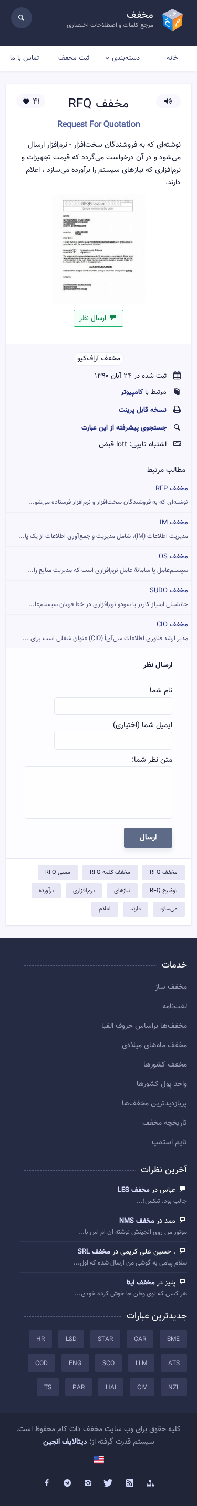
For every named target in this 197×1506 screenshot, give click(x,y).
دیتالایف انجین (65, 1442)
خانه (172, 58)
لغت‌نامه (174, 1007)
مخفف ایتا (141, 1283)
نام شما (161, 691)
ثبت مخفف (73, 58)
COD (41, 1363)
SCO (108, 1363)
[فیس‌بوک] (46, 1483)
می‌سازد (169, 909)
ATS (174, 1363)
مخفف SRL (94, 1252)
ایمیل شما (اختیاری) (142, 725)
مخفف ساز (171, 987)
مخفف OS (107, 563)
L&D (71, 1339)
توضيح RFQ (164, 890)
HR (40, 1339)
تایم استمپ (169, 1142)
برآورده (46, 890)
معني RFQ (57, 872)
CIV (142, 1387)
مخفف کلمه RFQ (110, 872)
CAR (140, 1339)
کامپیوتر (132, 392)
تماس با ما (24, 58)
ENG (75, 1363)
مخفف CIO (105, 631)
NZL (174, 1387)
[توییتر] (109, 1483)
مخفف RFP (108, 495)
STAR (105, 1339)
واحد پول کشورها (162, 1084)
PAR (78, 1387)
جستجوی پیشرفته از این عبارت (124, 428)
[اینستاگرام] (88, 1483)
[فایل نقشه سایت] (150, 1483)
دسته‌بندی (126, 58)
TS (47, 1387)
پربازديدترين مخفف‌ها (154, 1103)
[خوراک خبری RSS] (129, 1483)
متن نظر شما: (152, 760)
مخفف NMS (136, 1221)
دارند (135, 909)
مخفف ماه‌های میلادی (154, 1045)
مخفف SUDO (108, 597)
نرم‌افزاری (84, 890)
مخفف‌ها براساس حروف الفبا (144, 1026)
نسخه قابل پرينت (143, 410)
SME (173, 1339)
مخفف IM (103, 529)
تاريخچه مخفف (164, 1123)
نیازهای (122, 890)
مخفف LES (134, 1190)
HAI (111, 1387)
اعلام (105, 909)
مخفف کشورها (165, 1065)
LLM (141, 1363)
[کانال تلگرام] (67, 1483)
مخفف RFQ (164, 872)
